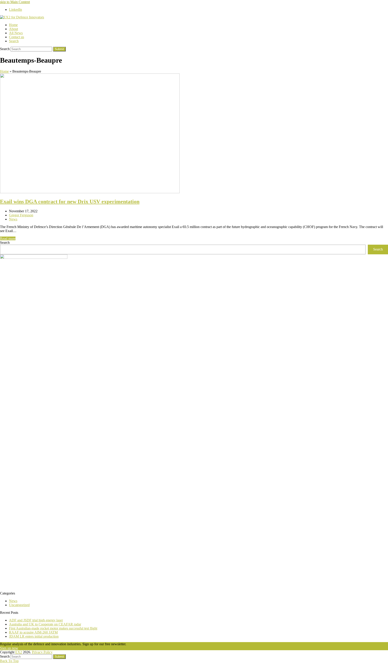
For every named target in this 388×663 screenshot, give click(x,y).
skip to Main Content (15, 2)
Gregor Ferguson (21, 215)
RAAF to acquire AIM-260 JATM (33, 632)
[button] (14, 41)
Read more (7, 238)
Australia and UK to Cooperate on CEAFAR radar (45, 624)
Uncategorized (19, 605)
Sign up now (9, 648)
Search (5, 242)
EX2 (18, 652)
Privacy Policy (42, 652)
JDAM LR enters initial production (34, 636)
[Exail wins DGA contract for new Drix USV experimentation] (90, 192)
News (13, 219)
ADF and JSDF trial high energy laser (36, 620)
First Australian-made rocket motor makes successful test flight (53, 628)
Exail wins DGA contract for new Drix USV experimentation (69, 201)
